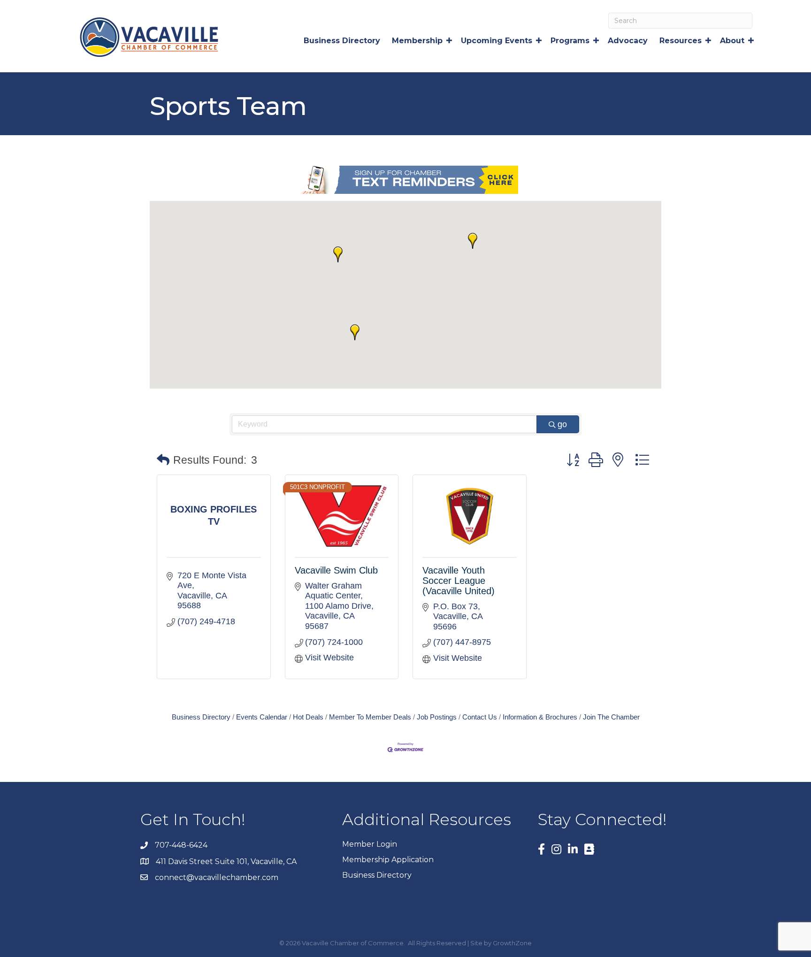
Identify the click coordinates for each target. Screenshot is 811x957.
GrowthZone (512, 943)
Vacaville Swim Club (336, 570)
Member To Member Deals (370, 717)
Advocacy (628, 40)
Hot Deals (308, 717)
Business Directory (342, 40)
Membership (417, 40)
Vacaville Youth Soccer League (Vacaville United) (458, 580)
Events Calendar (261, 717)
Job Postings (437, 717)
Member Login (369, 844)
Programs (570, 40)
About (732, 40)
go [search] (562, 424)
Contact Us (479, 717)
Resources (680, 40)
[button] (338, 254)
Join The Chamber (611, 717)
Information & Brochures (540, 717)
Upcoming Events (496, 40)
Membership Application (388, 859)
